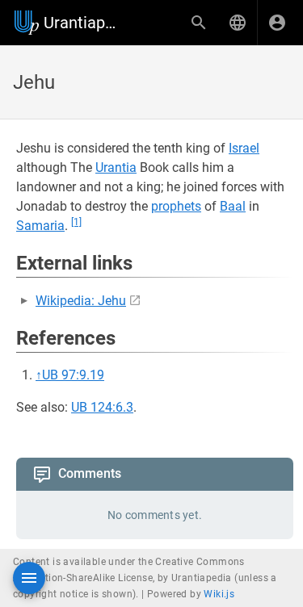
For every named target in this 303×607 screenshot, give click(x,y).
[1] (76, 222)
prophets (176, 206)
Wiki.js (219, 594)
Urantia (116, 167)
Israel (244, 148)
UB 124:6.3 (102, 407)
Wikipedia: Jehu (81, 300)
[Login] (277, 22)
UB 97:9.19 (73, 375)
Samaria (40, 225)
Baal (233, 206)
